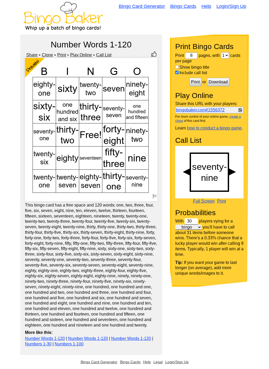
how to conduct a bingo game (214, 128)
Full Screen (204, 201)
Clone (47, 55)
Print (61, 55)
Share (32, 55)
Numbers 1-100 (69, 344)
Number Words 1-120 (45, 338)
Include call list (193, 72)
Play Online (81, 55)
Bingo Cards (183, 6)
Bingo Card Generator (142, 6)
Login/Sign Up (231, 6)
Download (218, 82)
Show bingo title (194, 67)
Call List (103, 55)
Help (206, 6)
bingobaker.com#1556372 (200, 110)
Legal (158, 362)
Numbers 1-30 (38, 344)
